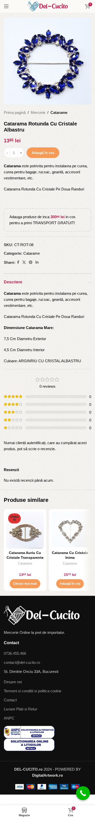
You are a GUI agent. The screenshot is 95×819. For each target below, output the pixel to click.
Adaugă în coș (43, 153)
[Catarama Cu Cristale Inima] (70, 530)
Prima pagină (15, 112)
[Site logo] (47, 6)
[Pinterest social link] (30, 262)
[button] (70, 583)
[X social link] (24, 262)
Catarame (58, 112)
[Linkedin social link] (37, 262)
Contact (10, 700)
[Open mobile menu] (6, 6)
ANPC (9, 718)
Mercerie (38, 112)
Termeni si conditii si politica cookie (32, 691)
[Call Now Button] (83, 793)
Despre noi (13, 682)
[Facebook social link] (18, 262)
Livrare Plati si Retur (20, 709)
